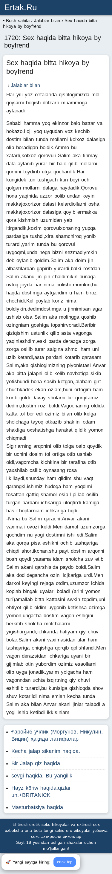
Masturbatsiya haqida (37, 807)
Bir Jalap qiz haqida (35, 763)
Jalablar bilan (25, 85)
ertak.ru (20, 7)
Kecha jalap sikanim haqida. (45, 751)
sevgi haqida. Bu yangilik (41, 776)
